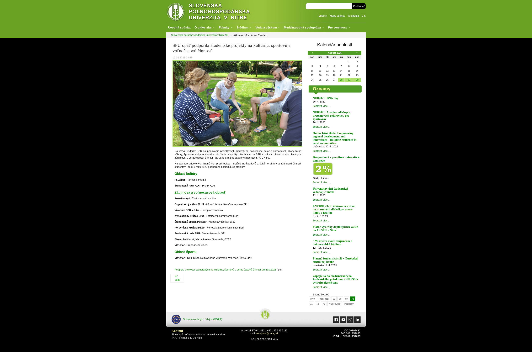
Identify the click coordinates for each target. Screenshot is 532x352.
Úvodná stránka (179, 27)
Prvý (312, 299)
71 (311, 304)
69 (346, 299)
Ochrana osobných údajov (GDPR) (202, 319)
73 (324, 304)
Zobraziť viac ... (321, 106)
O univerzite (203, 27)
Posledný (349, 304)
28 (341, 80)
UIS (364, 15)
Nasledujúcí (335, 304)
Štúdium (242, 27)
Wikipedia (353, 15)
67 (334, 299)
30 (357, 80)
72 (317, 304)
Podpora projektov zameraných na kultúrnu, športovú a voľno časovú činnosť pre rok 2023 (225, 269)
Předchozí (324, 299)
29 (349, 80)
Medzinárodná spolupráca (302, 27)
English (323, 15)
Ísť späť (177, 278)
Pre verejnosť (337, 27)
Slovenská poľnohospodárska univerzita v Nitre (217, 11)
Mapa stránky (337, 15)
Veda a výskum (266, 27)
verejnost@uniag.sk (267, 333)
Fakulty (224, 27)
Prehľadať (359, 6)
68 (340, 299)
